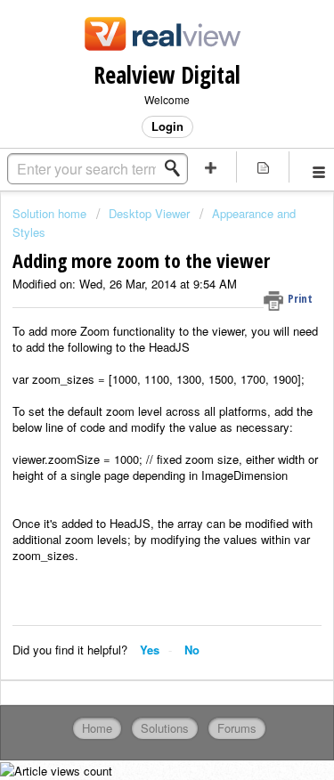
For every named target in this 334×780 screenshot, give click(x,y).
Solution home (51, 213)
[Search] (177, 168)
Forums (237, 727)
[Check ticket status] (263, 167)
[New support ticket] (211, 167)
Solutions (165, 727)
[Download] (134, 375)
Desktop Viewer (149, 213)
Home (97, 727)
